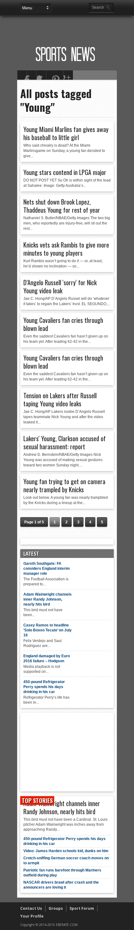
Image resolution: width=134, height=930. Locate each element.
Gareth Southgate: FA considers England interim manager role (46, 568)
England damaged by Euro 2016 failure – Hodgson (46, 658)
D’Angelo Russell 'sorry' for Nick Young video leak (60, 286)
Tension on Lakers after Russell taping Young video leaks (60, 399)
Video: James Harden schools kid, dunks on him (65, 851)
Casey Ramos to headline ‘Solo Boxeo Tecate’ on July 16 (47, 630)
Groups (56, 908)
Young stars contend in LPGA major (64, 172)
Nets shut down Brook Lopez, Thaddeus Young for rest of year (61, 206)
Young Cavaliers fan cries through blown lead (63, 324)
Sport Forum (81, 908)
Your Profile (32, 916)
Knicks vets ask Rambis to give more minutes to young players (66, 248)
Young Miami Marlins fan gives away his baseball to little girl (65, 133)
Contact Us (31, 908)
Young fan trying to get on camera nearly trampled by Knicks (64, 485)
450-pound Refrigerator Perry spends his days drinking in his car (44, 687)
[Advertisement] (75, 27)
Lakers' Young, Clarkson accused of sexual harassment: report (64, 442)
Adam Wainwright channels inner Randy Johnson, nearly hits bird (47, 599)
